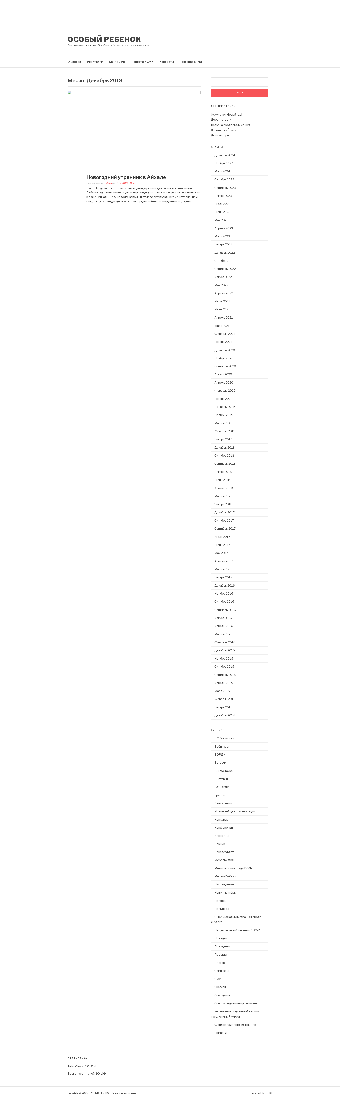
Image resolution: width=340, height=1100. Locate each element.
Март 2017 (222, 569)
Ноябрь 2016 (223, 593)
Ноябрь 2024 (223, 163)
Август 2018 (223, 472)
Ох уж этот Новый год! (226, 114)
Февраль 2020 (225, 390)
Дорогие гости (221, 119)
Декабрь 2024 (224, 155)
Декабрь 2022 (224, 252)
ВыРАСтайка (223, 771)
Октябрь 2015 (224, 666)
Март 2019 (222, 423)
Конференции (224, 827)
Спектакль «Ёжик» (224, 130)
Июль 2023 (222, 204)
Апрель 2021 (223, 317)
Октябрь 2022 (224, 261)
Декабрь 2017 (224, 512)
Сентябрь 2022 (225, 269)
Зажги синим (223, 803)
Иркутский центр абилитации (234, 811)
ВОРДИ (220, 754)
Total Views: (76, 1066)
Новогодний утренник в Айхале (126, 177)
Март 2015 (222, 691)
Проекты (220, 954)
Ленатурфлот (224, 852)
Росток (219, 963)
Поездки (220, 938)
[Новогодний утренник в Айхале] (134, 93)
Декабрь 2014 (224, 715)
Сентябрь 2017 (225, 528)
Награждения (224, 884)
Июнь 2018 (222, 480)
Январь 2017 (223, 577)
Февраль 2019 (224, 431)
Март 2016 (222, 634)
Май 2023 (221, 220)
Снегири (220, 987)
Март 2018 (222, 496)
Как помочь (117, 61)
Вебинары (221, 746)
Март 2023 (222, 236)
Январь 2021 (223, 342)
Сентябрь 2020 (225, 366)
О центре (74, 61)
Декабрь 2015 (224, 650)
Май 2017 (221, 553)
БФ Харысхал (224, 738)
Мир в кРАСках (225, 876)
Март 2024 (222, 171)
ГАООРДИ (222, 787)
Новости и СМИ (142, 61)
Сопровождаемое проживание (236, 1003)
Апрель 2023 (223, 228)
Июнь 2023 (222, 212)
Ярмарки (220, 1033)
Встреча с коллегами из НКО (231, 125)
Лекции (219, 844)
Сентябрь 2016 (225, 610)
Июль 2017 (222, 536)
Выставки (221, 779)
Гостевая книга (191, 61)
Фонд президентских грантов (235, 1025)
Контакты (166, 61)
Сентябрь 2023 (225, 188)
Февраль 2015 (224, 699)
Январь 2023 (223, 244)
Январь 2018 (223, 504)
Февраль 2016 (224, 642)
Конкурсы (221, 819)
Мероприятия (224, 860)
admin (108, 183)
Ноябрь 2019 (223, 415)
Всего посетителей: (82, 1073)
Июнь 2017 (222, 545)
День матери (220, 135)
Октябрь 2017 (224, 520)
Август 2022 (223, 277)
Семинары (221, 971)
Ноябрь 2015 (223, 658)
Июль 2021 (222, 301)
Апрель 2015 (223, 683)
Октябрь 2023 (224, 179)
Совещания (222, 995)
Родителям (95, 61)
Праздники (222, 946)
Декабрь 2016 (224, 585)
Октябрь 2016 (224, 601)
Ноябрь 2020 (223, 358)
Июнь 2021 (222, 309)
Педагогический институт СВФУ (237, 930)
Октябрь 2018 (224, 455)
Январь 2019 (223, 439)
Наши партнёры (225, 892)
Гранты (219, 795)
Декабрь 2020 (224, 350)
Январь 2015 (223, 707)
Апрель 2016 (223, 626)
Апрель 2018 (223, 488)
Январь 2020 (223, 399)
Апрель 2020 (223, 382)
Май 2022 (221, 285)
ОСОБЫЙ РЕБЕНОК (104, 39)
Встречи (220, 762)
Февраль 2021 (224, 334)
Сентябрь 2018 (225, 463)
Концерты (221, 836)
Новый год (221, 909)
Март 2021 (222, 326)
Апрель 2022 (223, 293)
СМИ (218, 979)
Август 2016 (223, 618)
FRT (270, 1093)
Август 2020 (223, 374)
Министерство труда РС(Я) (233, 868)
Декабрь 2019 (224, 407)
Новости (135, 183)
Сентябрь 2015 (225, 675)
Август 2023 (223, 196)
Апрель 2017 (223, 561)
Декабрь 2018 (224, 447)
